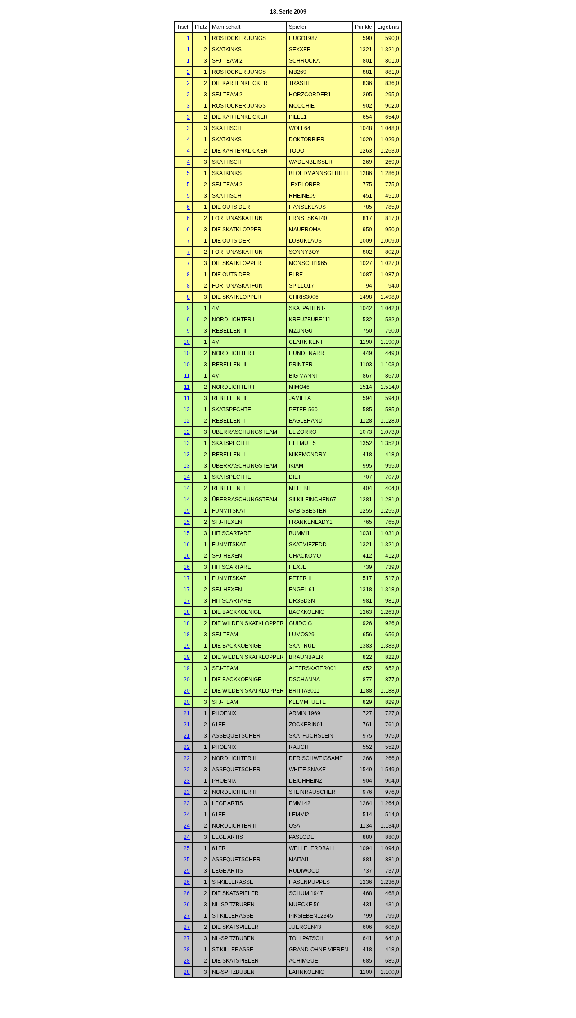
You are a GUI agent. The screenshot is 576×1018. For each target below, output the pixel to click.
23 (187, 781)
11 (187, 376)
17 (187, 578)
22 (187, 747)
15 (187, 511)
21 (187, 713)
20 (187, 679)
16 (187, 544)
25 (187, 848)
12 (187, 409)
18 (187, 612)
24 (187, 814)
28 (187, 949)
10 (187, 342)
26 (187, 882)
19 (187, 646)
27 (187, 916)
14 (187, 477)
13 (187, 443)
